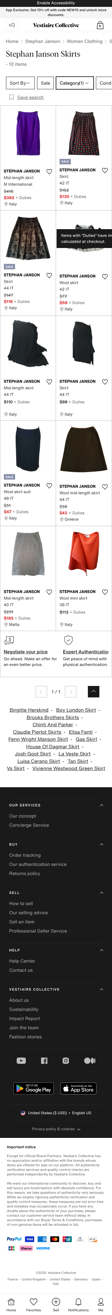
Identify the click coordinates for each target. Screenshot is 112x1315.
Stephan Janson (42, 41)
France (12, 1279)
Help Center (22, 960)
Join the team (24, 1027)
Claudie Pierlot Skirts (37, 732)
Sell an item (21, 921)
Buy (13, 844)
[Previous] (41, 691)
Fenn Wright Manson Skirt (38, 739)
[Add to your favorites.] (49, 171)
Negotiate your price (26, 651)
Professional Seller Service (38, 930)
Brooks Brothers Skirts (53, 717)
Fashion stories (25, 1036)
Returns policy (24, 873)
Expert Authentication (86, 651)
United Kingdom (34, 1279)
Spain (96, 1279)
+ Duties (23, 198)
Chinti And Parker (52, 724)
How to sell (21, 903)
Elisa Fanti (80, 732)
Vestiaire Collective (34, 989)
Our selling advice (28, 912)
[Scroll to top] (93, 691)
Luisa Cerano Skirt (39, 761)
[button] (100, 25)
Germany (81, 1279)
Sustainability (23, 1009)
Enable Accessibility (56, 3)
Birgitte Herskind (28, 710)
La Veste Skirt (75, 753)
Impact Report (24, 1018)
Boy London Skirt (76, 710)
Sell (14, 892)
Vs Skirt (16, 768)
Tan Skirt (78, 761)
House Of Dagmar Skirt (52, 746)
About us (19, 1000)
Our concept (22, 815)
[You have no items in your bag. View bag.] (100, 25)
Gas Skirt (86, 739)
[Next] (70, 691)
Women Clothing (85, 41)
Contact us (21, 970)
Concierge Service (29, 825)
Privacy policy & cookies (53, 1129)
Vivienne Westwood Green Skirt (68, 768)
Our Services (25, 805)
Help (14, 950)
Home (12, 41)
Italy (56, 1284)
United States (60, 1279)
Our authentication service (38, 864)
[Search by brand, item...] (12, 25)
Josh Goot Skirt (33, 753)
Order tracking (25, 855)
